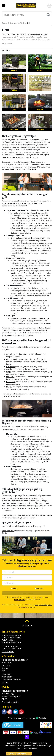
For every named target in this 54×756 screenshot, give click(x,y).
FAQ (4, 671)
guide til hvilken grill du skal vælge (22, 169)
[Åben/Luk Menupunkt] (3, 5)
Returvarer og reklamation (15, 690)
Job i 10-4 (6, 662)
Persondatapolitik (10, 702)
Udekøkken (10, 381)
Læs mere (8, 44)
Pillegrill (9, 387)
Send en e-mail (8, 530)
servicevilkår (25, 607)
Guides (5, 668)
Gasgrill (9, 354)
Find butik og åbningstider (15, 659)
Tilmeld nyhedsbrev (11, 679)
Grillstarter (10, 366)
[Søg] (48, 14)
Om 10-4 (6, 665)
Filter (7, 50)
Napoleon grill (15, 469)
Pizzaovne (10, 377)
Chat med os (8, 651)
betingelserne (19, 599)
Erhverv (40, 588)
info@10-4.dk (15, 635)
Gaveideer (6, 674)
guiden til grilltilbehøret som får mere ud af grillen (24, 334)
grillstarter (22, 225)
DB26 (4, 699)
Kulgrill (8, 372)
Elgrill (8, 359)
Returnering (8, 693)
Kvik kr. (5, 682)
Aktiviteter (7, 676)
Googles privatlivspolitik (43, 605)
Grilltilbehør (11, 369)
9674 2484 (15, 637)
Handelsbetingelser (11, 696)
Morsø (13, 436)
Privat (15, 588)
